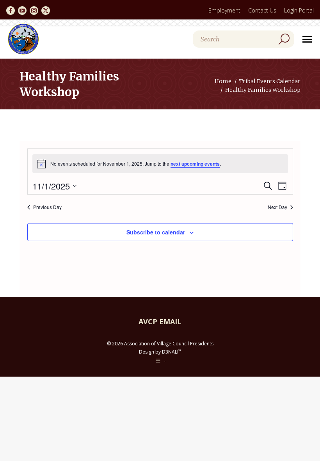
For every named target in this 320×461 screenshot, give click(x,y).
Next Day (277, 207)
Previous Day (47, 207)
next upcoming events (195, 163)
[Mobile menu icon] (307, 39)
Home (223, 81)
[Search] (284, 39)
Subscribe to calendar (155, 232)
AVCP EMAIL (160, 321)
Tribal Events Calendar (269, 81)
